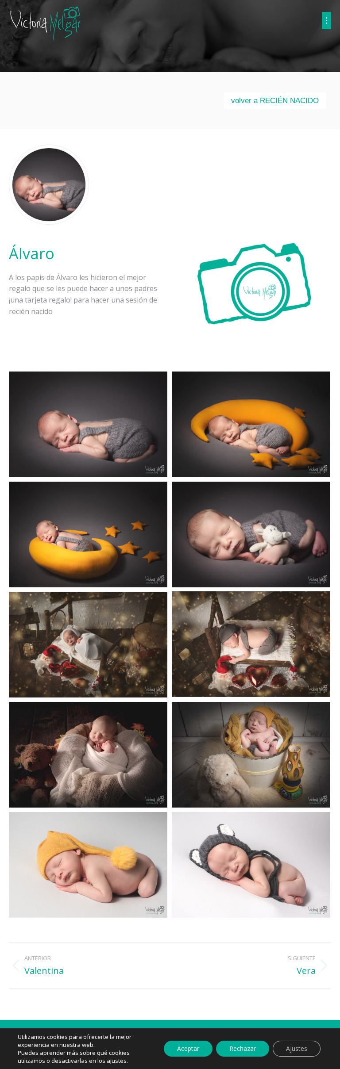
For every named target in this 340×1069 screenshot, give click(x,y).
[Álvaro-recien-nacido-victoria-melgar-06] (88, 644)
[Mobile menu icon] (326, 20)
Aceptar (188, 1048)
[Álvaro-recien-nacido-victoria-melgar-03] (88, 534)
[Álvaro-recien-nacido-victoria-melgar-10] (251, 865)
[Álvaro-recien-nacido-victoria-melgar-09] (88, 865)
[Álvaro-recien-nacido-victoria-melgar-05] (251, 644)
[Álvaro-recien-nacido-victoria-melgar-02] (251, 424)
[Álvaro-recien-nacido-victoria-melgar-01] (88, 424)
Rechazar (242, 1048)
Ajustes (296, 1048)
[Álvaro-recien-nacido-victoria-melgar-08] (251, 755)
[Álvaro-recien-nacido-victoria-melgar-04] (251, 534)
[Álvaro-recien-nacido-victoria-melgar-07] (88, 755)
